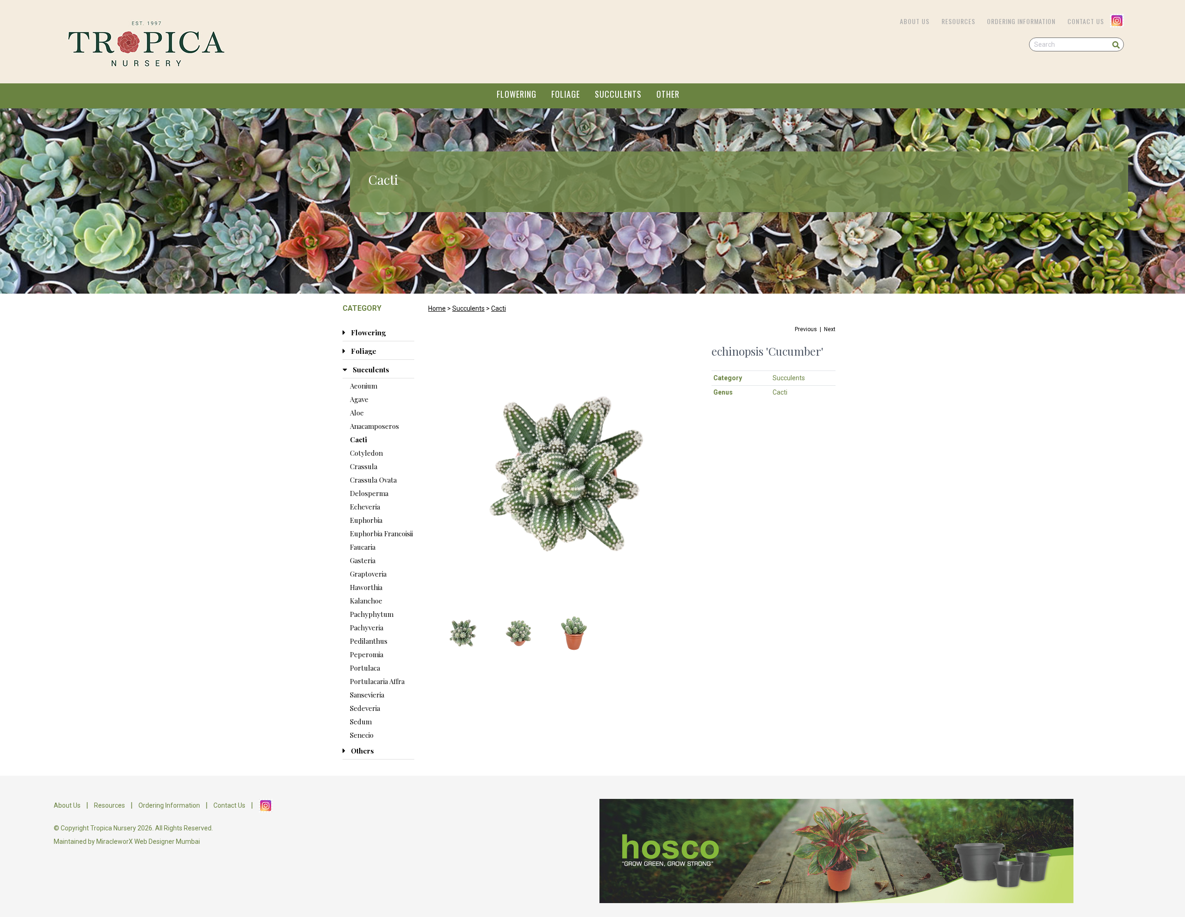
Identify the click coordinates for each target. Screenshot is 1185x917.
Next (830, 329)
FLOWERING (516, 94)
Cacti (498, 308)
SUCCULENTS (618, 94)
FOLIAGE (565, 94)
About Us (914, 21)
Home (437, 308)
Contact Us (1085, 21)
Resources (958, 21)
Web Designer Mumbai (167, 841)
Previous (806, 329)
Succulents (468, 308)
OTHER (668, 94)
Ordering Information (1021, 21)
